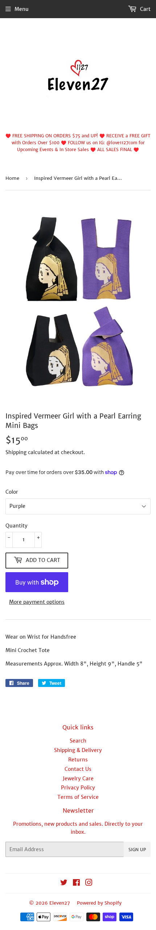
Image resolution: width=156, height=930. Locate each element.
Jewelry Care (78, 778)
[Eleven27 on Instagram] (89, 883)
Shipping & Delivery (78, 750)
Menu (22, 9)
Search (78, 740)
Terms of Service (78, 797)
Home (12, 178)
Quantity (16, 525)
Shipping (15, 452)
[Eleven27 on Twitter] (63, 883)
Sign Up (137, 849)
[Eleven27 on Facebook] (76, 883)
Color (11, 492)
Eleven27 (59, 903)
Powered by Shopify (99, 903)
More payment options (37, 602)
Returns (78, 759)
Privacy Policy (78, 787)
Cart (145, 9)
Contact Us (78, 769)
